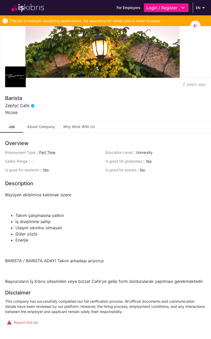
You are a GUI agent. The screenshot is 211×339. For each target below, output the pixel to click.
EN (198, 8)
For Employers (128, 7)
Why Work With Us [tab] (79, 126)
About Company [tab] (41, 126)
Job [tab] (11, 126)
